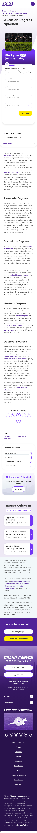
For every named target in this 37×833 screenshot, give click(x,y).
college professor (10, 356)
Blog (12, 11)
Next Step (25, 113)
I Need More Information (18, 639)
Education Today (10, 436)
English (12, 275)
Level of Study (10, 78)
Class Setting (10, 87)
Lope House (18, 780)
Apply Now (18, 489)
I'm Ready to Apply (18, 632)
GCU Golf (18, 784)
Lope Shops (18, 766)
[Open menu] (33, 4)
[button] (18, 81)
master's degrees (21, 316)
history (25, 275)
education (7, 155)
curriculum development (13, 325)
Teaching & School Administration (14, 13)
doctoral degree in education (16, 359)
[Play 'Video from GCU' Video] (18, 721)
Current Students (18, 742)
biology (18, 275)
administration (9, 330)
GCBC (18, 770)
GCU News (18, 761)
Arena (18, 756)
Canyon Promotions (18, 775)
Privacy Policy (22, 825)
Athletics (18, 752)
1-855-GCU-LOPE (18, 668)
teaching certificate (11, 172)
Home (4, 11)
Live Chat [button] (20, 675)
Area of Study (10, 95)
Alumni (18, 747)
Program (9, 103)
